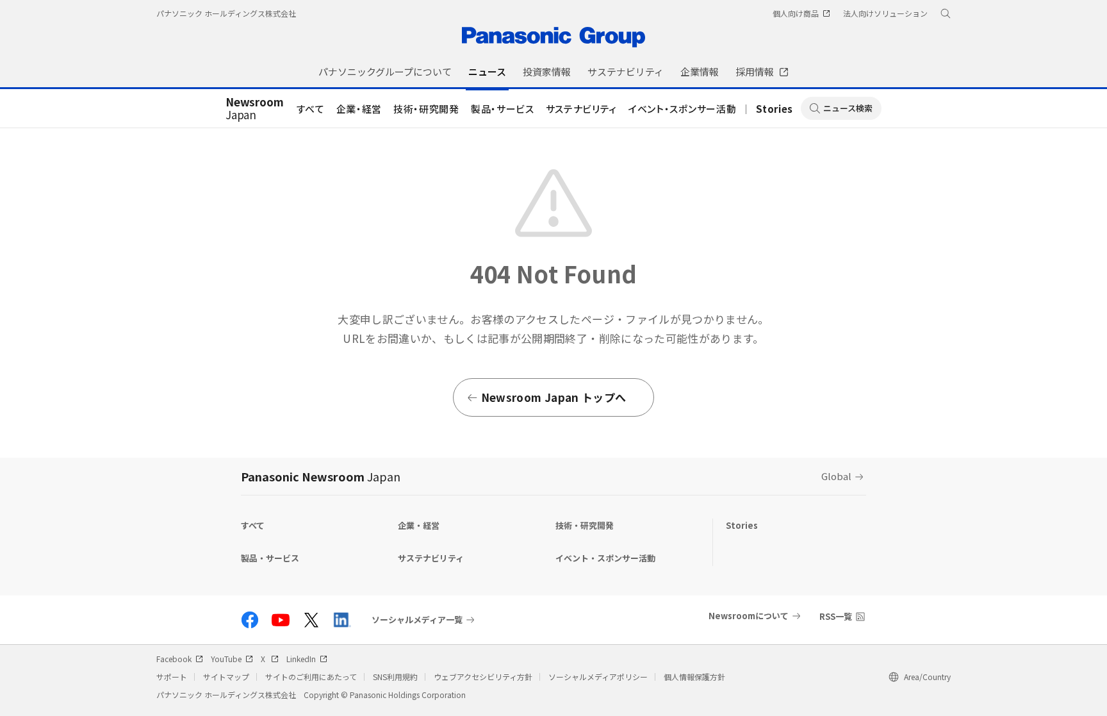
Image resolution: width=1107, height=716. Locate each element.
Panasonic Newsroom (320, 476)
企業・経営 (359, 108)
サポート (171, 676)
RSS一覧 (835, 616)
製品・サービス (502, 108)
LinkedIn (301, 658)
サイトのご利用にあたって (311, 676)
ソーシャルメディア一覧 (417, 620)
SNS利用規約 (395, 676)
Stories (774, 108)
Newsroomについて (749, 616)
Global (836, 476)
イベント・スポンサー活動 (682, 108)
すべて (311, 108)
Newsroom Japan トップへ (553, 397)
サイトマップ (226, 676)
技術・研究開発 (426, 108)
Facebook (174, 658)
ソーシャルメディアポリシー (598, 676)
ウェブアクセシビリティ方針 (483, 676)
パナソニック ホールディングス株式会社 (226, 13)
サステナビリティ (581, 108)
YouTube (226, 658)
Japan (255, 109)
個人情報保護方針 (694, 676)
